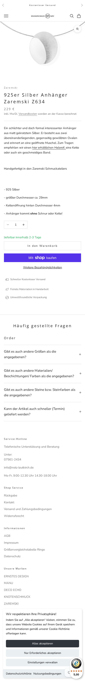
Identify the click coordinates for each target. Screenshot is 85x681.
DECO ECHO (12, 590)
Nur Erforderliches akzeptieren (42, 653)
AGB (7, 536)
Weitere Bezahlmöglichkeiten (42, 267)
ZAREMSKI (11, 604)
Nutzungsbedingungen (47, 673)
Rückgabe (10, 495)
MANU (8, 583)
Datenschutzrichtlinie (18, 673)
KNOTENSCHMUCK (17, 597)
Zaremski (11, 87)
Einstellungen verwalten (43, 662)
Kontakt (9, 502)
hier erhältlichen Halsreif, (49, 148)
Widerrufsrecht (14, 516)
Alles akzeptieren (42, 643)
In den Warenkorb (42, 246)
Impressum (11, 543)
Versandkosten (28, 114)
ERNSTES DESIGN (16, 576)
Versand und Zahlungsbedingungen (28, 509)
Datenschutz (12, 556)
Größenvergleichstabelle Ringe (24, 550)
